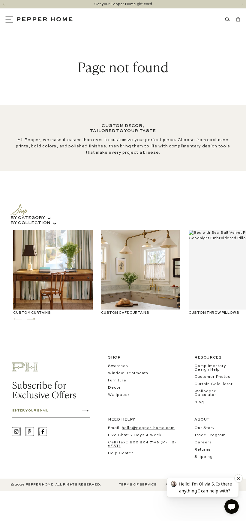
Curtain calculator (213, 384)
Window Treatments (128, 373)
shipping (203, 457)
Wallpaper (119, 395)
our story (204, 428)
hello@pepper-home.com (148, 428)
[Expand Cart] (237, 19)
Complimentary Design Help (210, 367)
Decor (114, 388)
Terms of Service (138, 484)
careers (203, 442)
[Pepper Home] (45, 19)
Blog (199, 402)
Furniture (117, 380)
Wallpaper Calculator (205, 393)
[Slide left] (4, 4)
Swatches (118, 366)
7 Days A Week (146, 435)
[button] (11, 19)
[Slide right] (242, 4)
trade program (210, 435)
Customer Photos (212, 377)
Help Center (120, 453)
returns (202, 450)
